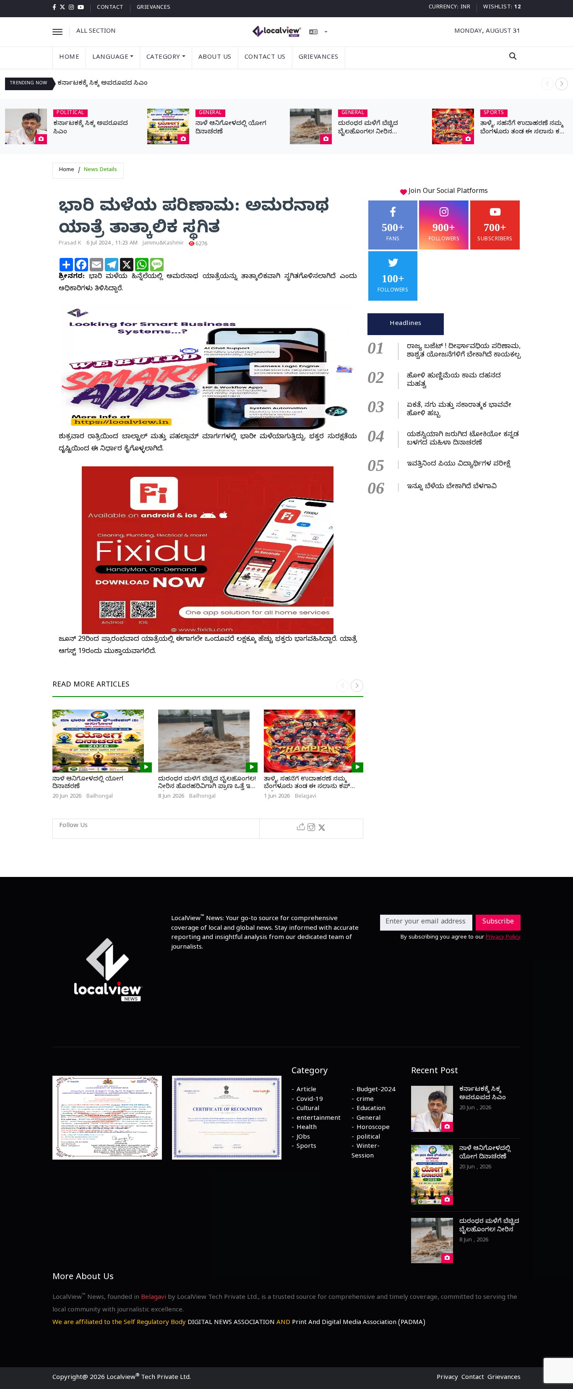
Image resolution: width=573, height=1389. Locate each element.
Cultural (308, 1109)
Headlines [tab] (406, 324)
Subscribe (498, 922)
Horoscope (373, 1128)
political (368, 1138)
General (368, 1119)
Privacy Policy (503, 938)
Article (306, 1090)
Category (163, 58)
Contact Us (265, 58)
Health (307, 1128)
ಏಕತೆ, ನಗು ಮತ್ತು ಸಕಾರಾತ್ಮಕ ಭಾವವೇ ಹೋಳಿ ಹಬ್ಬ (459, 410)
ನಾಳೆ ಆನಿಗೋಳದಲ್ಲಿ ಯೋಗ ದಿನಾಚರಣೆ (87, 783)
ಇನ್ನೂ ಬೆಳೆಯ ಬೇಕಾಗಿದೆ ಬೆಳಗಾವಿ (452, 487)
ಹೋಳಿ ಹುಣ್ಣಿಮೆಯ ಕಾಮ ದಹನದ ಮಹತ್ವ (454, 381)
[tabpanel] (444, 416)
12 (517, 7)
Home (69, 58)
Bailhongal (99, 797)
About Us (215, 58)
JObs (303, 1138)
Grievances (154, 8)
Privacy (447, 1378)
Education (371, 1109)
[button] (561, 84)
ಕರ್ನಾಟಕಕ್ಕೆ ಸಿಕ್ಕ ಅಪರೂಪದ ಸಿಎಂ (102, 84)
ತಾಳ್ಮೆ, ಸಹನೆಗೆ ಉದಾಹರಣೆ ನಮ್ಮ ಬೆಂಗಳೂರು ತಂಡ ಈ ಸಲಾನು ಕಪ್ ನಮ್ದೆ (523, 132)
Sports (306, 1147)
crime (365, 1100)
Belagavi (305, 797)
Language (110, 58)
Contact (110, 8)
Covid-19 (310, 1100)
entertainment (319, 1119)
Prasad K (70, 243)
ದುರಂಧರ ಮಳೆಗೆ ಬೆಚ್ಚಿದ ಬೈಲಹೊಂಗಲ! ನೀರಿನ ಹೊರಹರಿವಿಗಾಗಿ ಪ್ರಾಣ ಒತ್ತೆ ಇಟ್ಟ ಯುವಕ (207, 787)
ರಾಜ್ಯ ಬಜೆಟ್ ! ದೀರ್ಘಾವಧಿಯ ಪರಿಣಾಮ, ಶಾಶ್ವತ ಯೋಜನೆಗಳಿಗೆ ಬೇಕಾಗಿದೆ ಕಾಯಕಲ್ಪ (464, 351)
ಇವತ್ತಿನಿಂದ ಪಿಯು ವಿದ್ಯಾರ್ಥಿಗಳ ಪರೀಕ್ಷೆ (458, 464)
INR (466, 7)
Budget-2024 (376, 1090)
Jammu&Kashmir (163, 243)
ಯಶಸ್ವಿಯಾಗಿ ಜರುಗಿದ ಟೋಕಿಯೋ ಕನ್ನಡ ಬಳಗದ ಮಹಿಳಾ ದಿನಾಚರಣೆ (463, 439)
